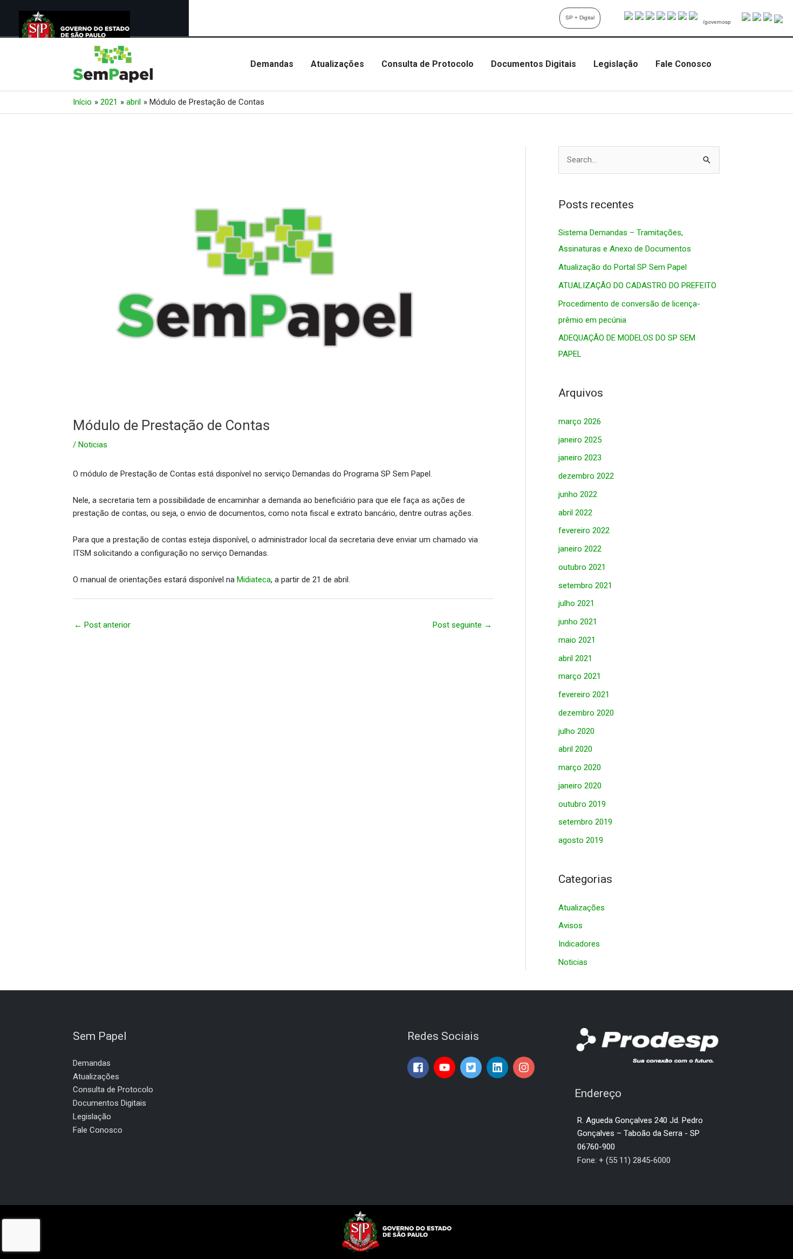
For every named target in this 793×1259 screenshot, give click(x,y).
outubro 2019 (582, 804)
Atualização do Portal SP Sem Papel (622, 267)
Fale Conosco (683, 64)
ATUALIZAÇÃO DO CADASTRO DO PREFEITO (637, 285)
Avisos (570, 925)
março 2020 (579, 767)
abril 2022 (575, 513)
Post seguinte (462, 625)
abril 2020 (575, 749)
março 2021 (579, 676)
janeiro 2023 (579, 457)
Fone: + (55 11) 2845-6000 (624, 1160)
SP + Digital (579, 18)
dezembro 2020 (586, 713)
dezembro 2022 (586, 476)
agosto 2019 (580, 840)
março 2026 (579, 421)
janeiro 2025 (579, 440)
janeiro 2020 (579, 786)
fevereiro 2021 (584, 694)
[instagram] (525, 1067)
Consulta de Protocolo (427, 64)
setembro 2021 (585, 585)
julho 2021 (576, 603)
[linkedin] (499, 1067)
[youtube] (446, 1067)
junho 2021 (577, 622)
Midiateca (254, 579)
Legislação (615, 64)
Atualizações (337, 64)
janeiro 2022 (579, 549)
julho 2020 (576, 731)
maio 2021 (577, 640)
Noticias (92, 445)
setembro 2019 (585, 822)
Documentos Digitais (533, 64)
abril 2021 (575, 658)
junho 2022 (577, 494)
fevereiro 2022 (584, 530)
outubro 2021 (582, 567)
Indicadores (579, 944)
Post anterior (102, 625)
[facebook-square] (419, 1067)
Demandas (271, 64)
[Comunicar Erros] (779, 18)
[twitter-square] (472, 1067)
